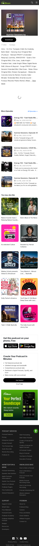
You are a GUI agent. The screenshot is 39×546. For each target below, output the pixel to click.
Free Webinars (6, 510)
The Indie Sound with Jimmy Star (27, 326)
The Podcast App (7, 446)
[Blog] (21, 538)
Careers (22, 510)
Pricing (4, 437)
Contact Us (23, 521)
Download (9, 40)
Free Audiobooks (7, 490)
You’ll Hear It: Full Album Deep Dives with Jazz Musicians (28, 299)
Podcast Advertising (8, 470)
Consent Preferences (23, 545)
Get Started (19, 380)
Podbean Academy (8, 515)
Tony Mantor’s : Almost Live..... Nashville (28, 272)
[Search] (32, 2)
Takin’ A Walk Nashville (9, 325)
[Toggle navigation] (36, 2)
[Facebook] (13, 538)
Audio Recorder (7, 449)
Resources (5, 526)
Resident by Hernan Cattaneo (27, 246)
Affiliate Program (25, 518)
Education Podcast (25, 459)
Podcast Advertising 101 (27, 490)
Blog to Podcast (24, 453)
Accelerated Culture (8, 245)
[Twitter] (17, 538)
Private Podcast (7, 443)
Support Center (7, 504)
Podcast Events (7, 513)
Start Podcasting (25, 435)
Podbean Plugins (7, 487)
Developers (5, 529)
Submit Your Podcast (8, 481)
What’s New (5, 507)
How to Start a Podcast (27, 468)
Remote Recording (8, 452)
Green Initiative (24, 515)
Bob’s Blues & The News (28, 218)
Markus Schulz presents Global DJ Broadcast (9, 272)
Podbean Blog (24, 507)
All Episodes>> (33, 111)
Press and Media (25, 513)
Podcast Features (7, 434)
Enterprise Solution (8, 440)
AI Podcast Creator (25, 450)
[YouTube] (25, 538)
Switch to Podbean (8, 484)
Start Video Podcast (26, 437)
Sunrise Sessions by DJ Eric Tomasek (17, 35)
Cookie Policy (24, 542)
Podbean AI (5, 455)
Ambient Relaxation (8, 493)
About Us (22, 504)
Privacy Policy (12, 542)
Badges (4, 523)
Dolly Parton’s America (9, 298)
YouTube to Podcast (26, 456)
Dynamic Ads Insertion (9, 473)
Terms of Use (10, 545)
